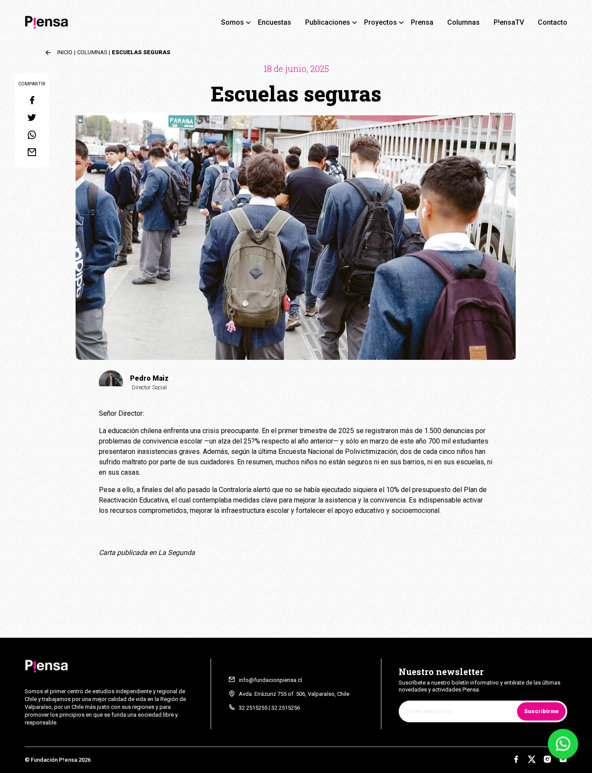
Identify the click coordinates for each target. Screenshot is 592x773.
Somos (232, 22)
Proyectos (380, 22)
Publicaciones (327, 22)
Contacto (552, 22)
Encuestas (274, 22)
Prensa (422, 22)
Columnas (463, 22)
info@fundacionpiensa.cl (270, 680)
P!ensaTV (509, 22)
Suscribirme (541, 711)
